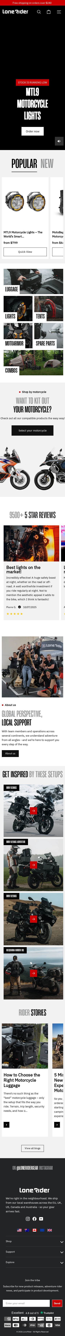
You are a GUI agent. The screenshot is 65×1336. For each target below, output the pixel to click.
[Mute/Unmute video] (59, 141)
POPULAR (24, 164)
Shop (9, 1241)
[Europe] (42, 1230)
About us (10, 753)
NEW (47, 164)
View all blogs (32, 1148)
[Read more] (6, 1125)
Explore (10, 1262)
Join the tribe (32, 1280)
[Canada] (34, 1230)
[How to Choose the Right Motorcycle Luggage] (25, 1046)
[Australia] (27, 1230)
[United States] (19, 1230)
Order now (32, 131)
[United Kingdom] (50, 1230)
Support (10, 1251)
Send (57, 1303)
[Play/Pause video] (32, 77)
